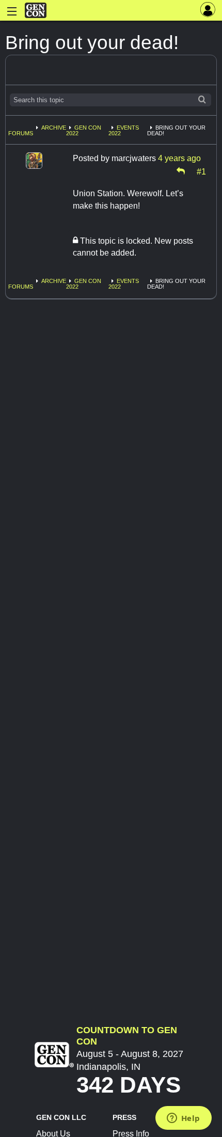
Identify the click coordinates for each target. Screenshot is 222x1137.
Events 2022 (123, 130)
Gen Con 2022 (83, 130)
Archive (53, 127)
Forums (20, 133)
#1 (201, 171)
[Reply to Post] (181, 171)
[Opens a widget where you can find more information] (183, 1119)
